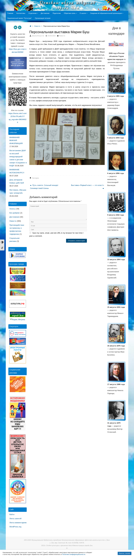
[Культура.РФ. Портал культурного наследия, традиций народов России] (17, 307)
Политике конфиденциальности (73, 554)
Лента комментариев (17, 523)
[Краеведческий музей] (17, 288)
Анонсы (12, 209)
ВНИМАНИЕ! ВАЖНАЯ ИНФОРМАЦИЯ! (16, 140)
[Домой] (30, 26)
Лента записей (15, 519)
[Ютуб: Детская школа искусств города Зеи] (15, 27)
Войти (11, 514)
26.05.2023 (51, 36)
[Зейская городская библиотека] (17, 295)
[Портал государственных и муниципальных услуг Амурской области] (17, 344)
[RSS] (19, 27)
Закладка (35, 178)
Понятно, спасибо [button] (124, 553)
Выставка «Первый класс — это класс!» (87, 185)
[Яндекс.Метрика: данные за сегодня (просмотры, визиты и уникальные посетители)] (17, 319)
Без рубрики (14, 213)
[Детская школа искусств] (17, 281)
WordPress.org (15, 527)
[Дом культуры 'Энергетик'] (17, 274)
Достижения (14, 217)
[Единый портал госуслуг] (17, 336)
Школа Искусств (38, 36)
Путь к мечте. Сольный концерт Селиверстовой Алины (44, 186)
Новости (37, 26)
